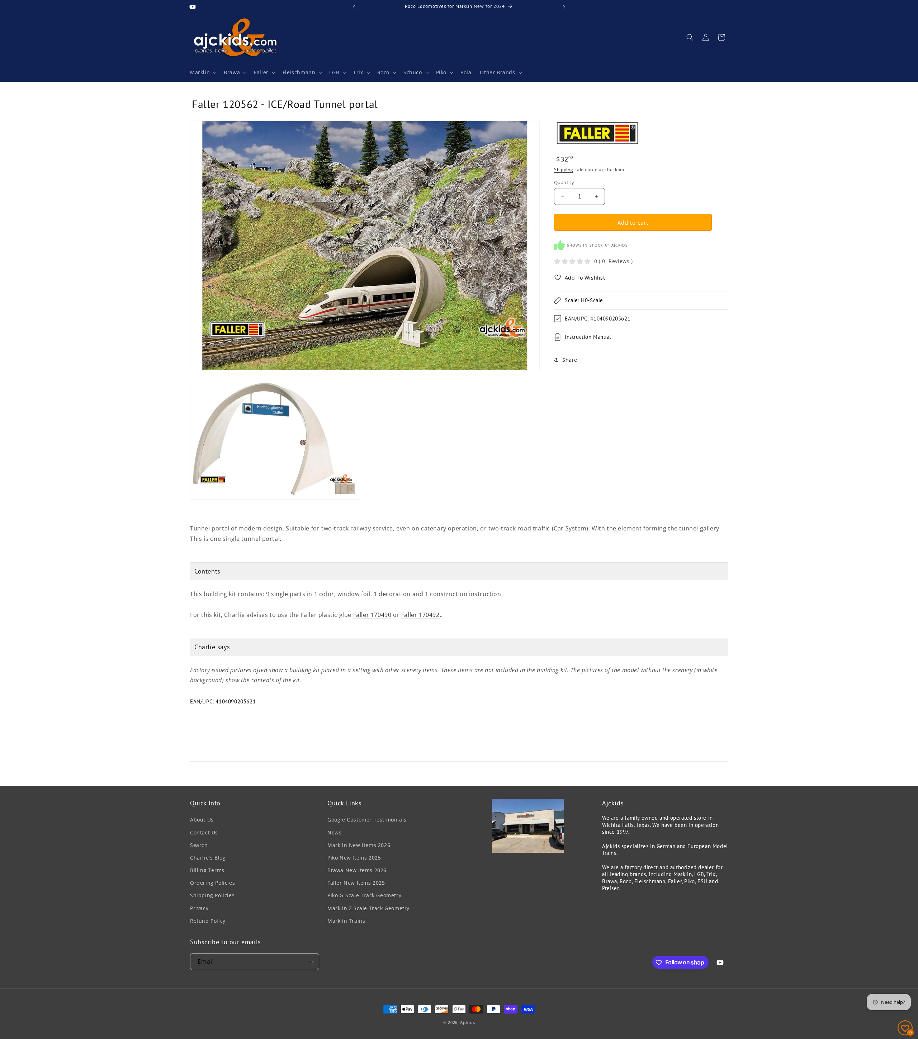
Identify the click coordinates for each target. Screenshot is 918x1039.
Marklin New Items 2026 (358, 845)
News (334, 832)
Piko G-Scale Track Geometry (364, 895)
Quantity (564, 182)
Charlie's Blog (208, 857)
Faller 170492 (420, 615)
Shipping (563, 170)
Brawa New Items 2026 (357, 870)
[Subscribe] (311, 962)
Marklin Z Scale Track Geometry (368, 908)
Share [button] (569, 359)
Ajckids (467, 1022)
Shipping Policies (212, 895)
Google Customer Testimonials (367, 819)
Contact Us (204, 832)
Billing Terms (207, 870)
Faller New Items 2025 (356, 882)
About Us (202, 819)
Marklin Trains (346, 920)
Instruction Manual (588, 336)
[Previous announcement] (354, 7)
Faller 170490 (372, 615)
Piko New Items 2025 (354, 857)
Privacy (199, 908)
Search (199, 845)
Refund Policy (208, 920)
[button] (202, 72)
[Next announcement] (564, 7)
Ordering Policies (212, 882)
